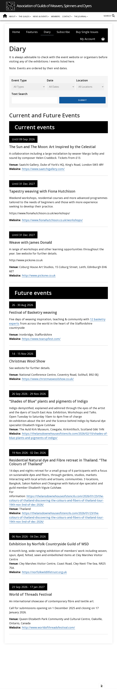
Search (107, 15)
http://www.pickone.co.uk (38, 275)
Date (50, 80)
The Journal (80, 16)
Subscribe (63, 32)
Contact (66, 16)
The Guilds (24, 16)
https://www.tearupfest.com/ (41, 339)
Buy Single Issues (87, 32)
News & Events (40, 16)
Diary (47, 32)
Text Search (19, 94)
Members (55, 16)
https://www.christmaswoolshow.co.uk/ (48, 379)
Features (32, 32)
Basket (103, 38)
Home (5, 15)
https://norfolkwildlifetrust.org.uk (44, 572)
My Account (87, 39)
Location (82, 80)
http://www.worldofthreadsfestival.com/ (48, 627)
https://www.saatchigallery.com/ (43, 169)
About (12, 16)
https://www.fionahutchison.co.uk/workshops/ (52, 220)
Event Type (19, 80)
